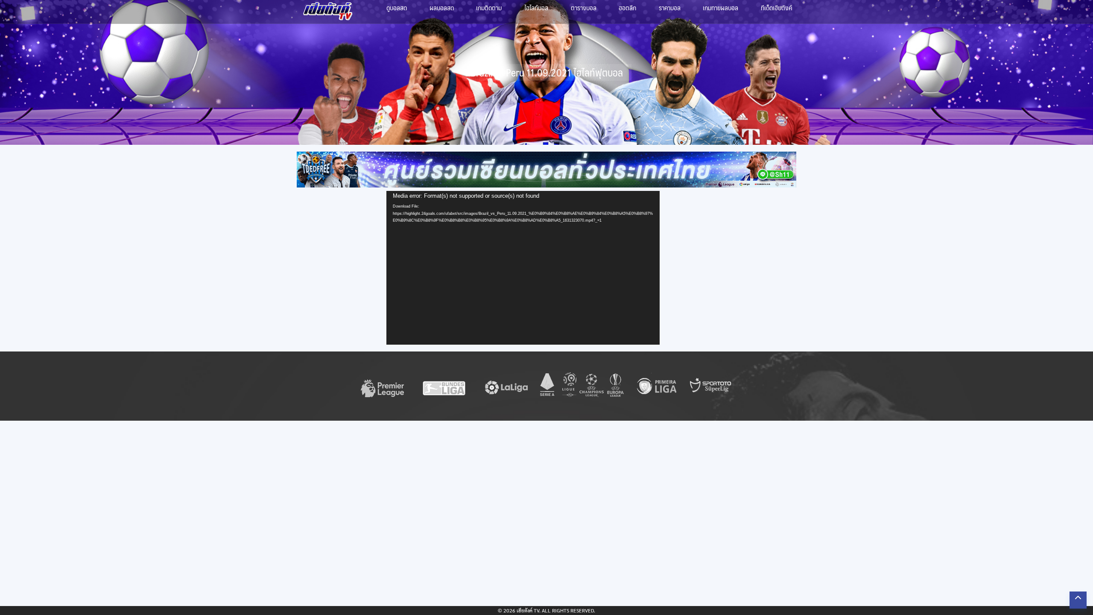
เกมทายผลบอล (720, 7)
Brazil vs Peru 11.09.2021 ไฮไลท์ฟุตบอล (547, 72)
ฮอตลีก (627, 7)
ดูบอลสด (396, 7)
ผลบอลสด (442, 7)
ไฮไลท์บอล (536, 7)
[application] (523, 268)
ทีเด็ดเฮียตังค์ (776, 7)
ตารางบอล (583, 7)
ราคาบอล (670, 7)
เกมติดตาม (489, 7)
